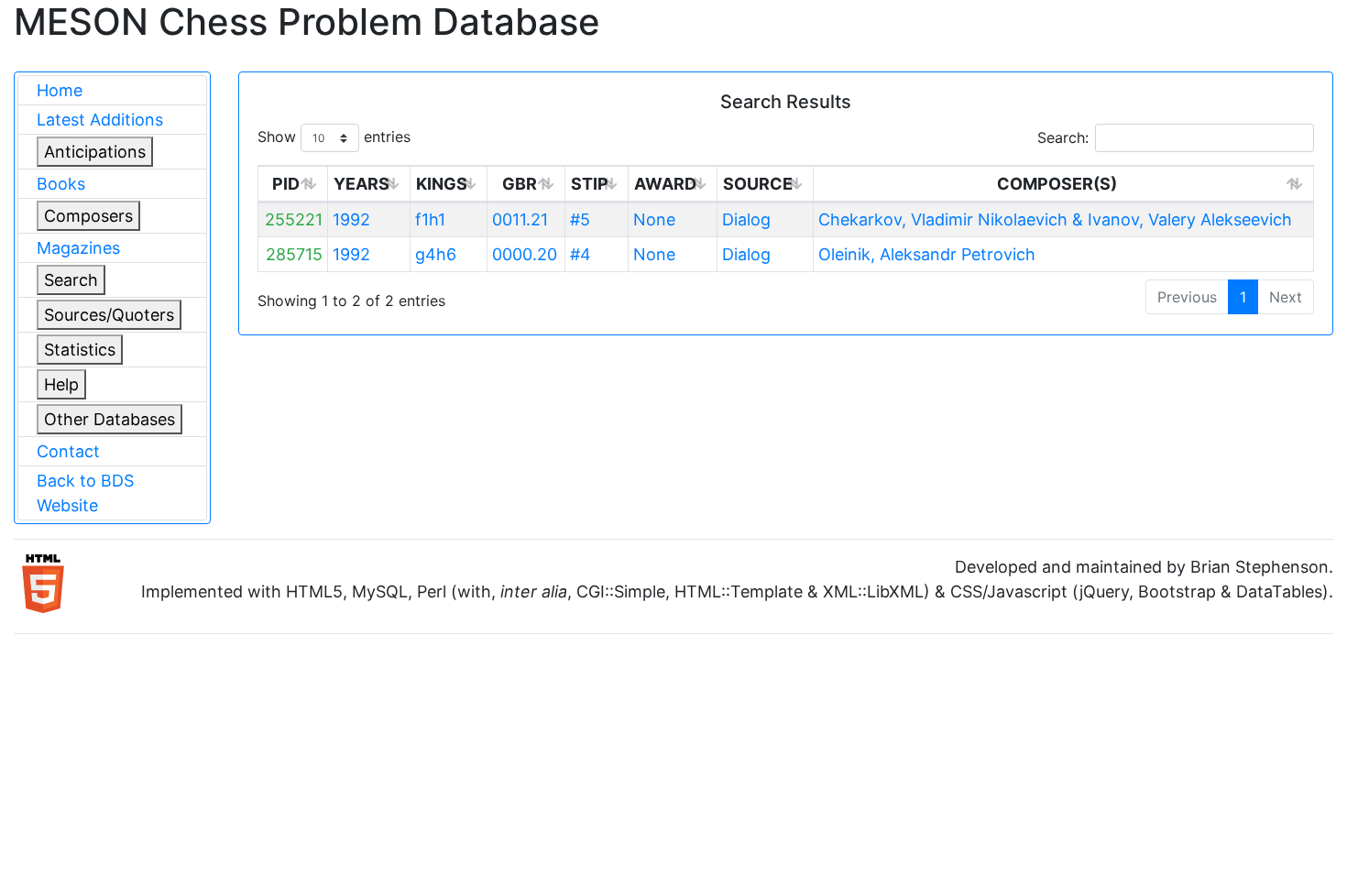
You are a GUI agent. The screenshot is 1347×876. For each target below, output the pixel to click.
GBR (519, 183)
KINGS (441, 183)
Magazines (78, 247)
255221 (294, 219)
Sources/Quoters (109, 314)
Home (59, 90)
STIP (589, 183)
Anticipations (95, 151)
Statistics (79, 349)
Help (61, 384)
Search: (1063, 137)
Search (71, 280)
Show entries (334, 136)
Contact (68, 451)
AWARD (665, 183)
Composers (88, 215)
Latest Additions (100, 119)
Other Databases (109, 419)
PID (286, 183)
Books (61, 183)
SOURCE (758, 183)
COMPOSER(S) (1057, 183)
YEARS (361, 183)
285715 (294, 254)
